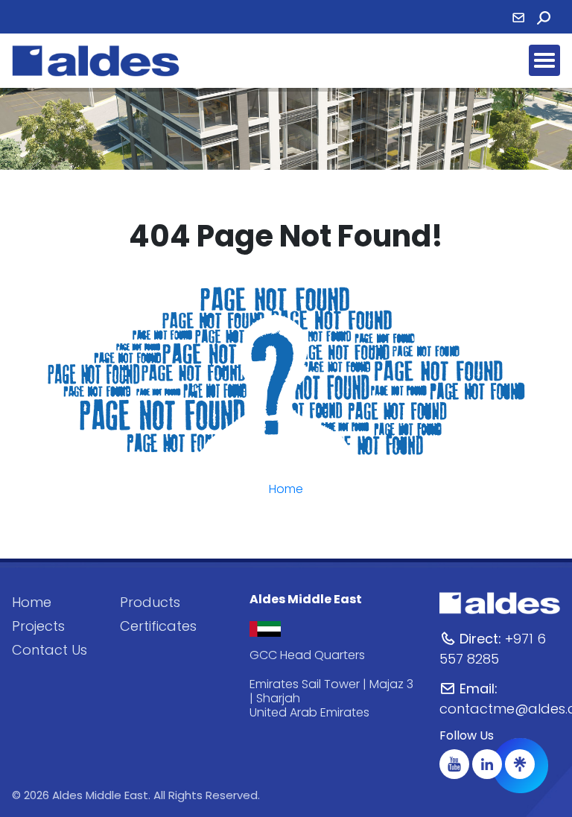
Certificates (158, 626)
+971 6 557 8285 (492, 648)
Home (286, 488)
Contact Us (49, 649)
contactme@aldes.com (499, 698)
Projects (38, 626)
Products (150, 602)
